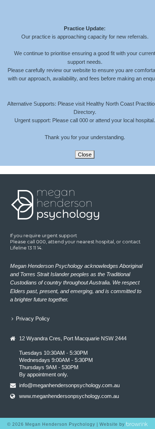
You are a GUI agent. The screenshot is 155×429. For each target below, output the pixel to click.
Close (85, 154)
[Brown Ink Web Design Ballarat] (137, 424)
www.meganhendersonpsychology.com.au (69, 396)
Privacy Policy (33, 318)
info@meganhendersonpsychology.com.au (69, 385)
